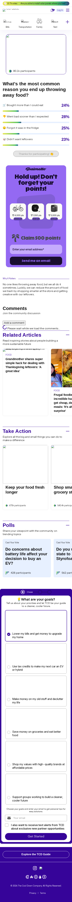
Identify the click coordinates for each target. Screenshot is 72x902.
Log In (60, 10)
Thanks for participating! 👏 (36, 154)
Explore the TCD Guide (36, 854)
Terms (43, 893)
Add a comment (14, 323)
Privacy (32, 893)
